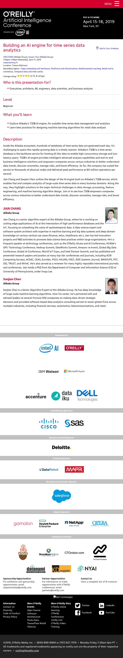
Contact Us (8, 606)
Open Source (33, 609)
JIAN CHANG (8, 56)
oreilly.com (56, 619)
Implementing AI (10, 62)
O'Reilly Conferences (57, 614)
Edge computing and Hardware (35, 68)
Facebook (87, 612)
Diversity (7, 609)
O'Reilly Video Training (58, 624)
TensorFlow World (36, 623)
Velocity (31, 626)
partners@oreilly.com (53, 590)
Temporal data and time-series (28, 71)
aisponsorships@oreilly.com (17, 587)
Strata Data (33, 619)
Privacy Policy (10, 616)
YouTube (110, 612)
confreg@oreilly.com (27, 650)
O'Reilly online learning (58, 608)
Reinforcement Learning (90, 68)
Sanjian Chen (33, 56)
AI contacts (111, 581)
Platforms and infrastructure (64, 68)
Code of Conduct (11, 613)
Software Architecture (33, 615)
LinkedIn (110, 605)
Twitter (86, 605)
